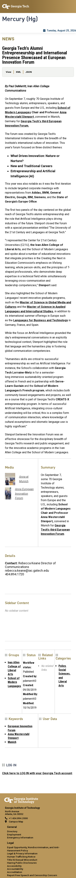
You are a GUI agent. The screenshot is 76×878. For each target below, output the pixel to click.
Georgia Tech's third (55, 530)
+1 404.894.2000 (18, 818)
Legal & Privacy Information (22, 853)
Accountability (15, 868)
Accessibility (14, 865)
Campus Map (16, 821)
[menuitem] (38, 832)
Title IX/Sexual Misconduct (22, 859)
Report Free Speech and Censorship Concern (32, 875)
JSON (28, 71)
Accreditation (14, 872)
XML (18, 71)
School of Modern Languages (14, 682)
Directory (12, 831)
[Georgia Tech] (21, 799)
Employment (14, 834)
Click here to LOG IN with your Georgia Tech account (37, 773)
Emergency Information (20, 837)
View (8, 71)
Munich (12, 742)
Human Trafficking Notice (21, 856)
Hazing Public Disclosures (22, 862)
